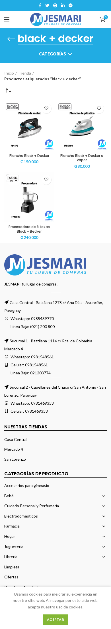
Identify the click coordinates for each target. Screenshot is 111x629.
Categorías (52, 53)
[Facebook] (40, 5)
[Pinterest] (55, 5)
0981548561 (42, 356)
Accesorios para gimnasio (26, 485)
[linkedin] (63, 5)
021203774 (40, 372)
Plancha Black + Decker (29, 155)
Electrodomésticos (21, 516)
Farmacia (12, 526)
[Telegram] (71, 5)
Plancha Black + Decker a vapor (81, 157)
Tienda (24, 73)
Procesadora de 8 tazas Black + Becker (29, 229)
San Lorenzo (15, 459)
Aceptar (55, 619)
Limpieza (11, 566)
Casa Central (15, 439)
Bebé (9, 495)
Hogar (9, 536)
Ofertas (11, 576)
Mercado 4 (13, 449)
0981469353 (42, 403)
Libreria (10, 556)
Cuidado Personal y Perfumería (31, 505)
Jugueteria (13, 546)
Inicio (9, 73)
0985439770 (42, 318)
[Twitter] (47, 5)
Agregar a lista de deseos (46, 108)
